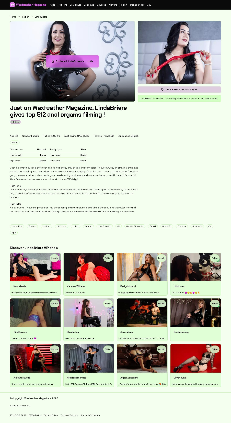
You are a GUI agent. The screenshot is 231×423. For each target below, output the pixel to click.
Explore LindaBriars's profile (76, 62)
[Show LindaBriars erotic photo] (68, 95)
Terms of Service (69, 415)
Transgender (137, 4)
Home (13, 16)
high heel (61, 226)
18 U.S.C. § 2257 (18, 415)
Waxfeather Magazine (28, 5)
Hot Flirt (62, 4)
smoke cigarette (134, 226)
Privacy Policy (51, 415)
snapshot (197, 226)
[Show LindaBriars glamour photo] (77, 95)
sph (14, 232)
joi (210, 226)
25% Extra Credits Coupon (184, 90)
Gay (149, 4)
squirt (153, 226)
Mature (113, 4)
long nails (17, 226)
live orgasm (104, 226)
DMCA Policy (35, 415)
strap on (166, 226)
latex (75, 226)
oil (118, 226)
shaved (32, 226)
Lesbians (89, 4)
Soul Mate (75, 4)
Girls (52, 4)
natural (88, 226)
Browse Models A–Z (20, 405)
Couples (101, 4)
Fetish (123, 4)
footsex (182, 226)
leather (46, 226)
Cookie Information (90, 415)
